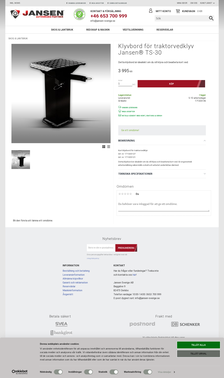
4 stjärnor (127, 194)
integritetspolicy (93, 258)
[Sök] (211, 18)
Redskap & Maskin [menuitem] (98, 29)
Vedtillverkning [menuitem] (133, 29)
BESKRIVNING (126, 140)
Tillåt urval (198, 353)
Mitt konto (163, 11)
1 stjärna (119, 194)
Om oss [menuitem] (193, 3)
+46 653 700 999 (109, 16)
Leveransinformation (74, 274)
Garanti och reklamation (75, 282)
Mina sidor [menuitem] (182, 3)
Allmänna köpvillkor (73, 278)
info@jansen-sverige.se (103, 20)
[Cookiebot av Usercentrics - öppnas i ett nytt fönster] (19, 372)
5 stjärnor (130, 194)
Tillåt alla (198, 345)
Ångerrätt (68, 294)
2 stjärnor (122, 194)
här (134, 274)
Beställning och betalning (76, 270)
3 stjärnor (125, 194)
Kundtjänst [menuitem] (206, 3)
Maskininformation (72, 290)
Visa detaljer (164, 372)
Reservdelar (69, 286)
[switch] (88, 371)
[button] (104, 147)
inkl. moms (15, 3)
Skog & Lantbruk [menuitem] (62, 29)
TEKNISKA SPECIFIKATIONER (135, 173)
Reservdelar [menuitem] (164, 29)
